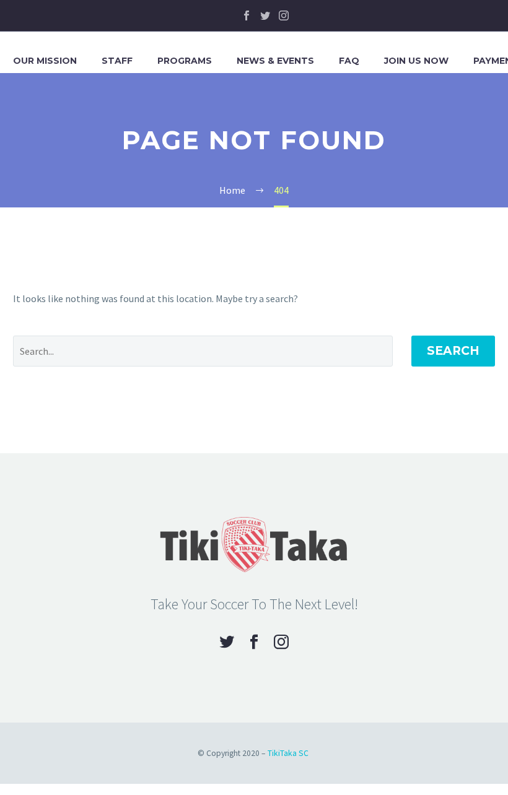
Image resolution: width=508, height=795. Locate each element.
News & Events (275, 60)
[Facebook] (246, 15)
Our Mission (45, 60)
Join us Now (416, 60)
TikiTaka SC (288, 753)
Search (453, 351)
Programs (184, 60)
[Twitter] (265, 15)
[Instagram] (283, 15)
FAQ (349, 60)
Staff (117, 60)
